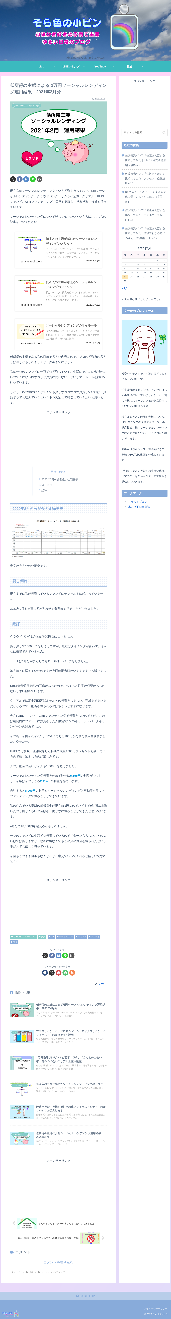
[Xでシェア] (13, 179)
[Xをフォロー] (52, 973)
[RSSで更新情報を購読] (72, 973)
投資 (43, 936)
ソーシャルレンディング (25, 936)
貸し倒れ (46, 484)
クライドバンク (66, 936)
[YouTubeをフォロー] (58, 973)
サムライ (95, 936)
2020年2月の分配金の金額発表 (59, 479)
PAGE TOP (87, 1296)
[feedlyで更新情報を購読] (65, 973)
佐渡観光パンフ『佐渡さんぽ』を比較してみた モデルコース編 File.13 (145, 215)
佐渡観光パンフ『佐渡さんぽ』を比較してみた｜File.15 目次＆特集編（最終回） (145, 160)
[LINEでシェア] (33, 179)
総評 (44, 490)
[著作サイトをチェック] (45, 973)
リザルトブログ (137, 501)
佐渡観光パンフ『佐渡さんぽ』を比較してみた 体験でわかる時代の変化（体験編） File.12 (145, 233)
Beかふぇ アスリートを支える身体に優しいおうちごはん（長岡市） (145, 196)
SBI (52, 936)
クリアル (82, 936)
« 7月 (125, 288)
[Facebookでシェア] (20, 179)
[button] (39, 179)
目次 (54, 472)
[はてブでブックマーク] (26, 179)
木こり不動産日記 (139, 506)
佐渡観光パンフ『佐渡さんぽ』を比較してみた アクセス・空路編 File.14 (146, 178)
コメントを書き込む (58, 1262)
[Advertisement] (58, 438)
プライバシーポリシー (155, 1308)
